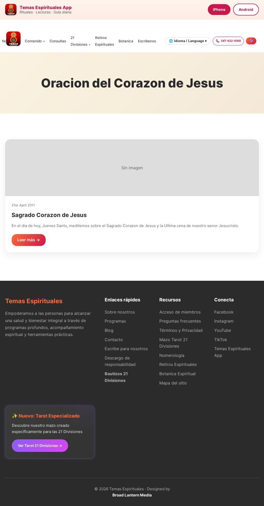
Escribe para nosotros (126, 348)
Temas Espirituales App (232, 352)
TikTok (220, 339)
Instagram (224, 321)
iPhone (219, 9)
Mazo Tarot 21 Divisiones (173, 343)
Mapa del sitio (173, 382)
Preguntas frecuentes (180, 321)
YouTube (222, 330)
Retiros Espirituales (178, 364)
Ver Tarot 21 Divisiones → (40, 445)
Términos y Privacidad (181, 330)
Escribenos (147, 41)
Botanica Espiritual (177, 373)
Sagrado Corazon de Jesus (49, 215)
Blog (109, 330)
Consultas (58, 41)
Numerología (171, 355)
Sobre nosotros (120, 312)
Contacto (114, 339)
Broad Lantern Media (132, 495)
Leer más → (28, 239)
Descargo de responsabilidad (120, 361)
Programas (115, 321)
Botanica (126, 41)
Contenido (33, 41)
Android (246, 9)
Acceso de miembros (180, 312)
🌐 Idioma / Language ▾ (188, 41)
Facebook (224, 312)
